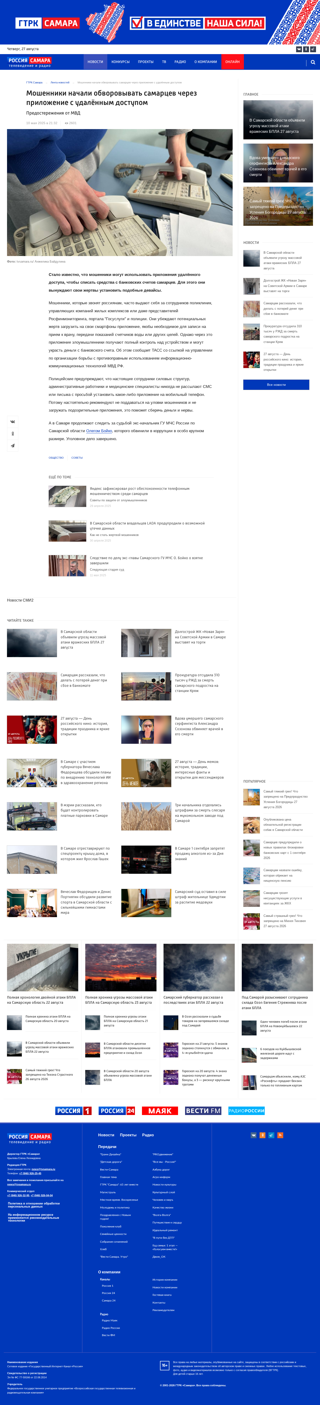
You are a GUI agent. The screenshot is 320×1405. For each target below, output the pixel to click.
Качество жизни (163, 1207)
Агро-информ (161, 1177)
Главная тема (108, 1177)
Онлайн (232, 62)
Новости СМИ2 (20, 600)
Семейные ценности (113, 1234)
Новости (95, 62)
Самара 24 (108, 1300)
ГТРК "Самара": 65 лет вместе (119, 1184)
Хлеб (103, 1249)
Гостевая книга (162, 1294)
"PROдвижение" (163, 1154)
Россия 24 (108, 1293)
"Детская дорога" (111, 1161)
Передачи (107, 1147)
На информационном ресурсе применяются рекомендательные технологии (33, 1218)
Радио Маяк (109, 1320)
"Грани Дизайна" (110, 1154)
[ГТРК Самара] (29, 62)
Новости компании (165, 1287)
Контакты (159, 1302)
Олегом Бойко (99, 431)
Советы (77, 457)
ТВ (164, 62)
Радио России (111, 1328)
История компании (165, 1279)
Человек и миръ (163, 1199)
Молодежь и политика (115, 1207)
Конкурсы (121, 62)
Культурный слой (164, 1192)
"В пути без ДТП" (164, 1237)
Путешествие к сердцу (167, 1222)
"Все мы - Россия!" (164, 1161)
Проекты (145, 62)
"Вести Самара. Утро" (114, 1256)
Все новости (276, 385)
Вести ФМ (108, 1335)
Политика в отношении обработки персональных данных (34, 1205)
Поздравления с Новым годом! (115, 1217)
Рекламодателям (163, 1310)
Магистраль (108, 1192)
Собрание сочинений (114, 1241)
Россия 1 (107, 1286)
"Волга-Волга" (162, 1215)
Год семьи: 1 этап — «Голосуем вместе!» (165, 1247)
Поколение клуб (110, 1226)
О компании (205, 62)
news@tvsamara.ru (43, 1169)
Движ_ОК (159, 1256)
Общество (56, 457)
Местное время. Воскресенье (119, 1199)
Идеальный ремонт (165, 1230)
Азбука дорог (161, 1169)
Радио (180, 62)
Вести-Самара (109, 1169)
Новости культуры (164, 1184)
